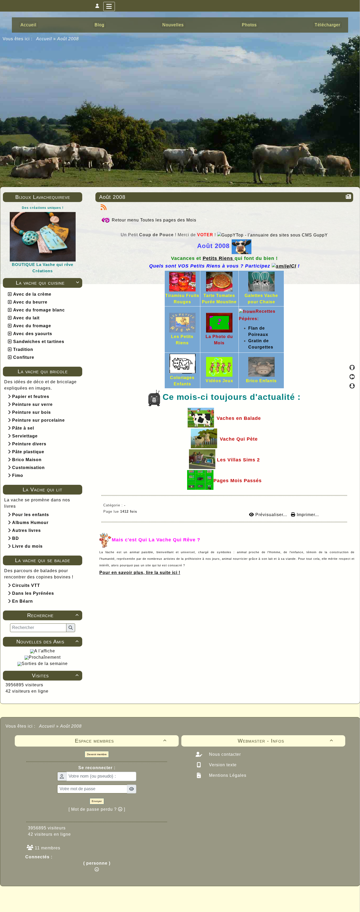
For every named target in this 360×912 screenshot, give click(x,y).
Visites (55, 675)
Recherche (53, 615)
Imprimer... (307, 514)
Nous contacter (224, 754)
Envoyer (97, 801)
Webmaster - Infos (285, 741)
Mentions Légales (227, 775)
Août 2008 (112, 197)
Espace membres (121, 741)
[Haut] (352, 367)
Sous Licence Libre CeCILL (213, 896)
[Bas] (352, 386)
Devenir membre (97, 754)
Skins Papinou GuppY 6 (158, 902)
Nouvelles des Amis (47, 641)
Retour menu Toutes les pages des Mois (154, 220)
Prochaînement (45, 657)
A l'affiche (44, 651)
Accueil (44, 39)
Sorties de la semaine (45, 663)
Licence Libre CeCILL (204, 902)
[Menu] (109, 6)
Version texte (222, 765)
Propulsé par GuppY (138, 896)
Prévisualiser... (271, 514)
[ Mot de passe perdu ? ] (97, 809)
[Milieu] (352, 376)
